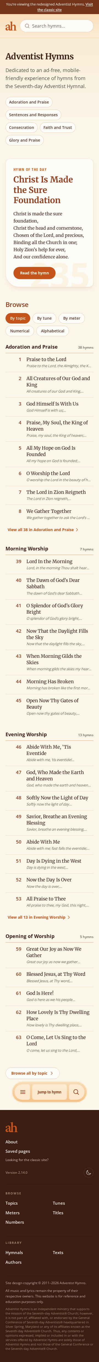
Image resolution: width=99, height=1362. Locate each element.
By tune (44, 318)
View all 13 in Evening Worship (36, 917)
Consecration (21, 127)
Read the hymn (34, 272)
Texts (58, 1252)
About (12, 1141)
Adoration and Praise (29, 102)
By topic (18, 318)
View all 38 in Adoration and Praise (41, 529)
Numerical (19, 330)
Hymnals (14, 1252)
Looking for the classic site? (27, 1159)
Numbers (15, 1222)
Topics (12, 1203)
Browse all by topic (29, 1073)
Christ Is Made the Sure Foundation (43, 189)
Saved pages (18, 1151)
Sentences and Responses (33, 114)
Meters (13, 1212)
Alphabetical (52, 330)
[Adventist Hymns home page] (11, 25)
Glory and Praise (24, 140)
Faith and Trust (57, 127)
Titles (58, 1212)
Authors (13, 1262)
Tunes (59, 1203)
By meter (71, 318)
